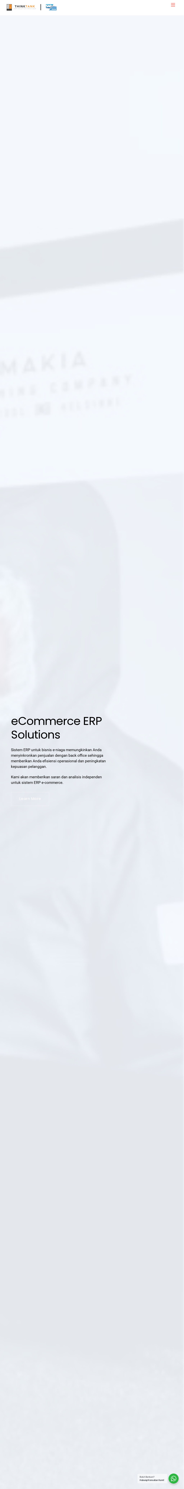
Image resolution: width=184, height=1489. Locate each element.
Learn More (30, 798)
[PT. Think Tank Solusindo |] (32, 11)
